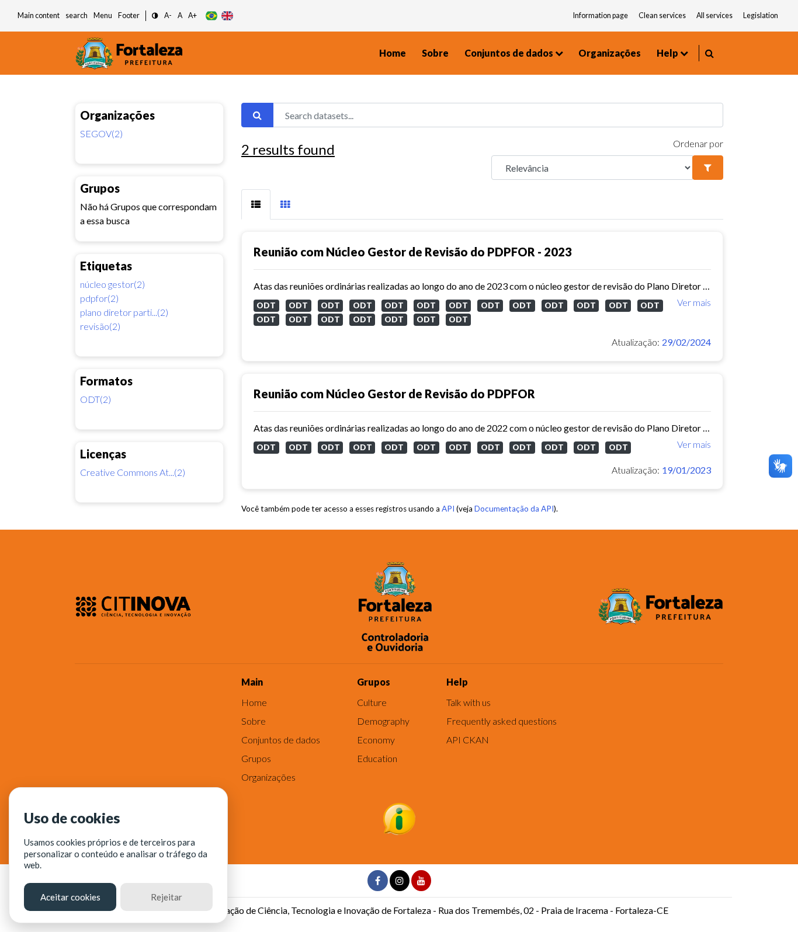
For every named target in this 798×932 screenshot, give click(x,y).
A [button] (180, 15)
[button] (155, 16)
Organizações (609, 52)
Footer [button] (129, 15)
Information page (600, 15)
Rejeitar (166, 897)
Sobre (435, 52)
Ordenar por (698, 143)
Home (392, 52)
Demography (383, 720)
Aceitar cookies (70, 897)
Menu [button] (102, 15)
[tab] (255, 204)
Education (377, 758)
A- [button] (168, 15)
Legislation (760, 15)
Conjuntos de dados (508, 52)
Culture (372, 702)
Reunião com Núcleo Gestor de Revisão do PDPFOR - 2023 (413, 252)
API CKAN (467, 739)
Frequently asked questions (501, 720)
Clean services (662, 15)
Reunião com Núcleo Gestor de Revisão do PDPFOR (394, 394)
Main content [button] (39, 15)
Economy (376, 739)
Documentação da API (514, 508)
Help (667, 52)
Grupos (256, 758)
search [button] (76, 15)
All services (714, 15)
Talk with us (468, 702)
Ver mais (694, 302)
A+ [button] (192, 15)
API (448, 508)
